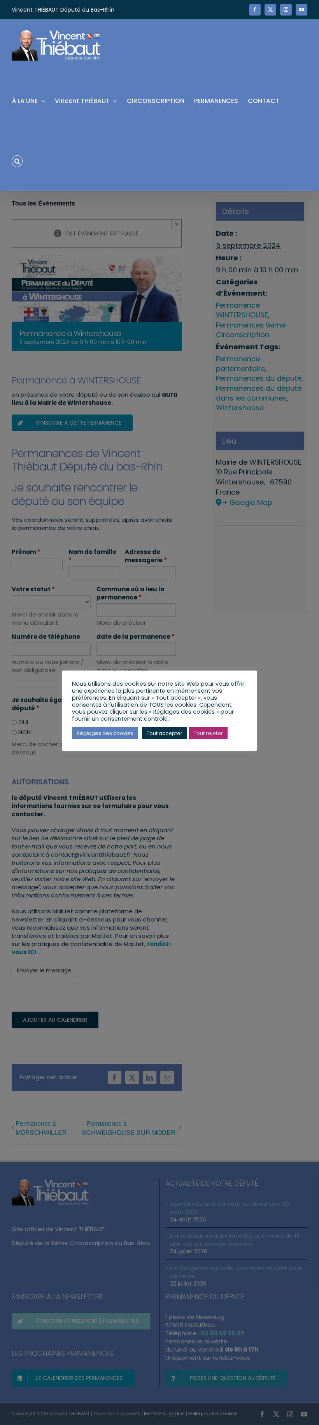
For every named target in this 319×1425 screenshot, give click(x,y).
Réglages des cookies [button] (105, 733)
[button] (17, 161)
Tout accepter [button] (164, 733)
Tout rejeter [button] (208, 733)
